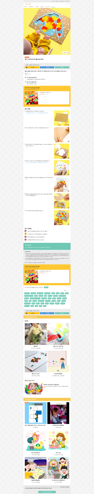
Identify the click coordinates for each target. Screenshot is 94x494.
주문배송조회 (62, 1)
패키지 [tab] (25, 6)
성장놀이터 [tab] (31, 6)
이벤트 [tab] (41, 6)
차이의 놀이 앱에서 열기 (47, 492)
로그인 (53, 1)
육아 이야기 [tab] (47, 6)
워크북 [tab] (37, 6)
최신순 (68, 290)
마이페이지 (68, 1)
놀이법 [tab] (53, 6)
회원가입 (57, 1)
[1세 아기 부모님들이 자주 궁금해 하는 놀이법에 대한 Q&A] (35, 262)
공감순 (65, 290)
